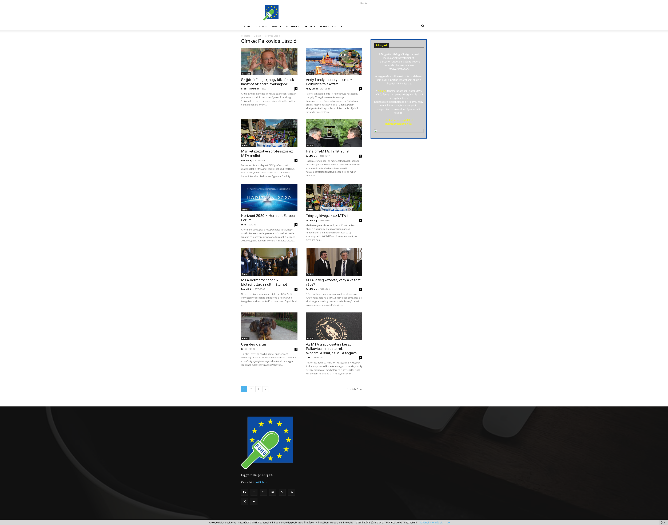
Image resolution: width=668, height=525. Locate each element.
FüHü (247, 26)
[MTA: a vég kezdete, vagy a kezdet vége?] (334, 262)
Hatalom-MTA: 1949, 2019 (327, 151)
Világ (275, 26)
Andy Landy (312, 88)
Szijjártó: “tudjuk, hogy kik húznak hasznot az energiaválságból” (267, 82)
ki (242, 349)
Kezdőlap (245, 35)
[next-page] (265, 389)
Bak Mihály (247, 160)
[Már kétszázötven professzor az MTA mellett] (269, 133)
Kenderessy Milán (250, 88)
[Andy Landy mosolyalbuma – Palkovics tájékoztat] (334, 61)
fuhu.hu (382, 90)
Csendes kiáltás (254, 344)
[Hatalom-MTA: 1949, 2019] (334, 133)
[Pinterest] (282, 492)
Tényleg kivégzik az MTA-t (327, 216)
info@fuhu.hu (260, 482)
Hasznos (246, 74)
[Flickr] (263, 492)
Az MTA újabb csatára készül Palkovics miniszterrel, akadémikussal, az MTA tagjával (332, 348)
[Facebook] (253, 492)
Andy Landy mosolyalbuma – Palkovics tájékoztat (329, 82)
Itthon (259, 26)
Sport (308, 26)
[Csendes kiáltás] (269, 326)
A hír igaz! (381, 45)
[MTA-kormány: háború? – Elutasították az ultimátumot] (269, 262)
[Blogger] (244, 492)
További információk (431, 522)
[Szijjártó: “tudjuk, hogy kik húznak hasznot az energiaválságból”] (269, 61)
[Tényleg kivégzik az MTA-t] (334, 197)
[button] (423, 26)
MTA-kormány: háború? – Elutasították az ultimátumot (264, 282)
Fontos (245, 145)
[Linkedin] (272, 492)
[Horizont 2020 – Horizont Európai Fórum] (269, 197)
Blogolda (326, 26)
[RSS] (291, 492)
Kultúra (291, 26)
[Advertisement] (363, 13)
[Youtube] (253, 501)
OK (448, 522)
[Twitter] (244, 501)
